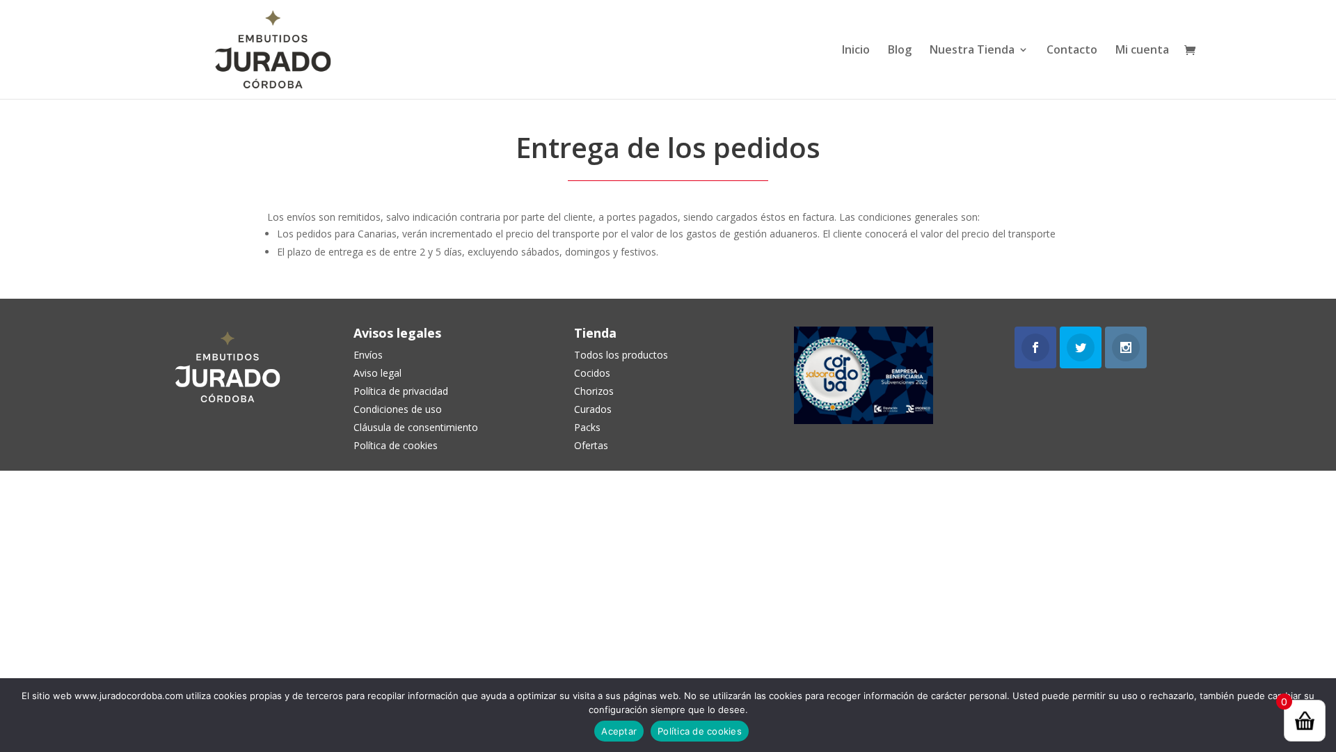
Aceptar (619, 731)
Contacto (1072, 51)
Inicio (856, 51)
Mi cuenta (1142, 51)
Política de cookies (700, 731)
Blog (900, 51)
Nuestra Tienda (972, 51)
